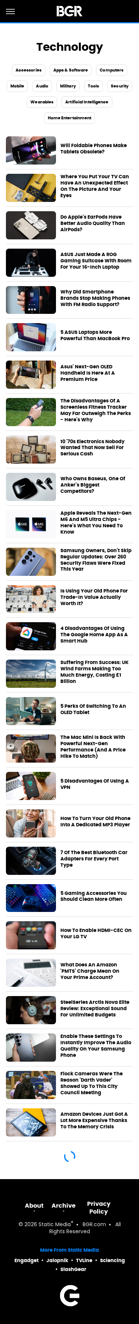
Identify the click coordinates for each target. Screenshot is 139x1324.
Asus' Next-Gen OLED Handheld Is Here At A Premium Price (87, 373)
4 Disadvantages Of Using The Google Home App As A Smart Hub (94, 635)
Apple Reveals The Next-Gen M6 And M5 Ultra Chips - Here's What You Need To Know (96, 522)
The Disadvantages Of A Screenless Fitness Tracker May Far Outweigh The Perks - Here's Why (95, 410)
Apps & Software (70, 70)
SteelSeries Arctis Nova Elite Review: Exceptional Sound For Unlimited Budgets (94, 1008)
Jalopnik (57, 1260)
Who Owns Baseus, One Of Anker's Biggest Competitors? (92, 485)
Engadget (26, 1260)
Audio (42, 86)
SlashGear (73, 1269)
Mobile (17, 86)
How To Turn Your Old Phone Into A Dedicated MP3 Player (95, 822)
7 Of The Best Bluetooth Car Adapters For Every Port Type (94, 859)
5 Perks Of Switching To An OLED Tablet (93, 709)
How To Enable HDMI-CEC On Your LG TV (96, 934)
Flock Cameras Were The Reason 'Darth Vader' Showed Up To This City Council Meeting (91, 1083)
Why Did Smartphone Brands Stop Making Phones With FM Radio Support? (95, 298)
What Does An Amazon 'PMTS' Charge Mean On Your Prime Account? (89, 971)
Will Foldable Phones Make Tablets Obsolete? (93, 149)
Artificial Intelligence (86, 101)
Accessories (29, 70)
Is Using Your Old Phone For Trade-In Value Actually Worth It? (94, 597)
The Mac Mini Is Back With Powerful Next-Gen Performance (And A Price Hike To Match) (93, 746)
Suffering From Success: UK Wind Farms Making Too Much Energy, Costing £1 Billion (94, 672)
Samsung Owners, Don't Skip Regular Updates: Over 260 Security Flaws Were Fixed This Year (96, 560)
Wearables (41, 101)
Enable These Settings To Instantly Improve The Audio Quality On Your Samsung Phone (95, 1045)
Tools (93, 86)
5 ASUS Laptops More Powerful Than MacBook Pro (95, 335)
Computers (111, 70)
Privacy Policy (98, 1207)
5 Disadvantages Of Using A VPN (94, 784)
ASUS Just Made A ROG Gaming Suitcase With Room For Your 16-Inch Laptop (96, 261)
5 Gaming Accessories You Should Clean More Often (93, 896)
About (34, 1205)
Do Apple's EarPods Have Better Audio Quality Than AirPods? (92, 223)
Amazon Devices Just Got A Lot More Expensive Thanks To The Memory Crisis (94, 1120)
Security (120, 86)
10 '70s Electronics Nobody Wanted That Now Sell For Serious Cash (92, 448)
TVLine (84, 1260)
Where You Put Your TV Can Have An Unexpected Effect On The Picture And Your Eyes (94, 186)
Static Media (55, 1225)
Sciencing (112, 1260)
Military (68, 86)
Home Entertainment (70, 117)
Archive (64, 1205)
